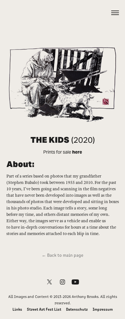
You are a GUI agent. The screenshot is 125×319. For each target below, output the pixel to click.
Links (17, 309)
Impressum (103, 309)
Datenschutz (77, 309)
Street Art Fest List (44, 309)
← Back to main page (62, 255)
